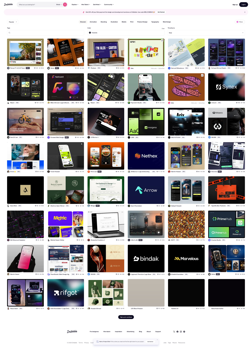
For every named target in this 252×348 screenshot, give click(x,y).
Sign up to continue (126, 317)
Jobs (165, 342)
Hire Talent (84, 4)
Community (108, 4)
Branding (104, 22)
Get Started (161, 12)
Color (89, 28)
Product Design (142, 22)
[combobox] (36, 4)
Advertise (161, 68)
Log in (244, 4)
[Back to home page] (8, 4)
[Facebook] (177, 331)
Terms (81, 342)
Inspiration (118, 331)
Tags (8, 28)
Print (131, 22)
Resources (181, 342)
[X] (174, 331)
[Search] (65, 5)
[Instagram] (181, 331)
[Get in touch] (32, 62)
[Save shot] (36, 62)
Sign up (235, 4)
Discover (83, 22)
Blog (140, 331)
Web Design (167, 22)
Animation (93, 22)
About (149, 331)
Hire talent (106, 331)
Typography (155, 22)
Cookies (93, 342)
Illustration (114, 22)
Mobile (124, 22)
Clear (163, 28)
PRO (27, 68)
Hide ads (154, 68)
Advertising (130, 331)
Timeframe (171, 28)
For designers (94, 331)
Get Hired (96, 4)
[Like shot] (40, 62)
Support (158, 331)
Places (174, 342)
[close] (244, 12)
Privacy (86, 342)
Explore (74, 4)
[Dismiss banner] (157, 340)
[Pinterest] (184, 331)
